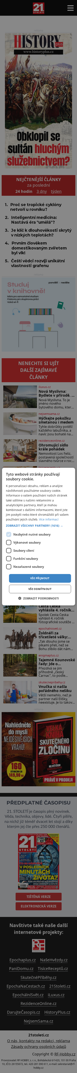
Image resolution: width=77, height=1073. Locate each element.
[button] (38, 526)
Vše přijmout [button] (40, 578)
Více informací (49, 519)
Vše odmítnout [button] (40, 589)
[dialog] (38, 536)
